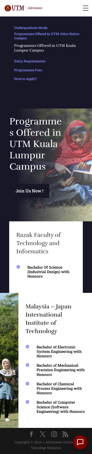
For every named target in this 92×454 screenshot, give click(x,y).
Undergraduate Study (31, 27)
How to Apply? (25, 78)
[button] (80, 442)
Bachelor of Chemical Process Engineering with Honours (59, 388)
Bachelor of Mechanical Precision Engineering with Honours (61, 370)
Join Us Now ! (29, 191)
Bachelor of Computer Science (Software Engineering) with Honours (61, 407)
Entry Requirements (30, 61)
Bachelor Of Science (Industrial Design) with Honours (48, 272)
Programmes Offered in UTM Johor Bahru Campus (46, 36)
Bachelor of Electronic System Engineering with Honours (59, 351)
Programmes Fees (28, 70)
